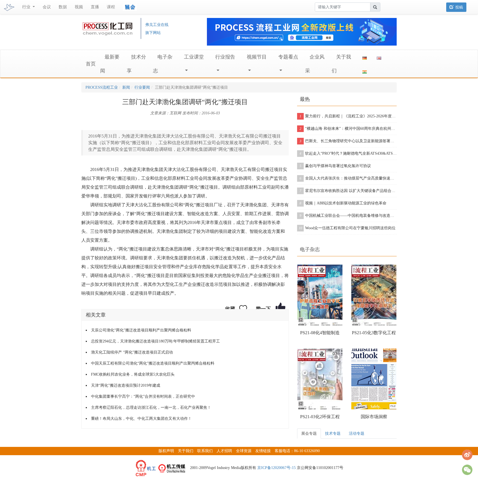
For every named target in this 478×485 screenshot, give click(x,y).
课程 (111, 7)
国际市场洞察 (374, 416)
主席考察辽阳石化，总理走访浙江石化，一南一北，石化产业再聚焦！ (151, 407)
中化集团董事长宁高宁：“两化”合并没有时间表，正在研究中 (143, 396)
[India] (364, 71)
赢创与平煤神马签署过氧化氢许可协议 (335, 166)
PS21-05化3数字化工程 (374, 332)
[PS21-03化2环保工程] (320, 379)
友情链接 (263, 451)
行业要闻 (142, 87)
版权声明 (166, 451)
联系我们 (205, 451)
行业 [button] (27, 7)
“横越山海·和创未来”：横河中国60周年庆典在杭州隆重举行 (348, 128)
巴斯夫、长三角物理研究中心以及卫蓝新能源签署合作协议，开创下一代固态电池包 (348, 141)
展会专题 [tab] (309, 433)
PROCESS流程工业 (101, 87)
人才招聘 (224, 451)
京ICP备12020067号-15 (276, 468)
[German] (364, 57)
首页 (91, 64)
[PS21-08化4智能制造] (320, 295)
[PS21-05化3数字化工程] (374, 295)
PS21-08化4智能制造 (320, 332)
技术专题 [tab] (333, 433)
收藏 (230, 309)
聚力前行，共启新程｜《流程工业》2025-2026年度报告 (348, 116)
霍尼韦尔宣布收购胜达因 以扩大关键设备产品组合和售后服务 (348, 191)
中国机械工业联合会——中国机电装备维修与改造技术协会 (348, 215)
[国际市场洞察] (374, 379)
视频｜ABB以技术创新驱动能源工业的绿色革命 (343, 203)
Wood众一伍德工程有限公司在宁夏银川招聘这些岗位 (347, 228)
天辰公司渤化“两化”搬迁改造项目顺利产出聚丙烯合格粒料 (141, 330)
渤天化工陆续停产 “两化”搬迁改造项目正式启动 (132, 352)
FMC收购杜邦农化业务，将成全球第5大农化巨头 (133, 374)
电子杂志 (310, 249)
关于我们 (185, 451)
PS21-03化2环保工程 (320, 416)
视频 (79, 7)
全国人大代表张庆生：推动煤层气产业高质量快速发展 (348, 178)
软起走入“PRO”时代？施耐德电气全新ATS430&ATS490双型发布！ (348, 153)
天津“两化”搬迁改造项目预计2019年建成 (125, 385)
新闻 (126, 87)
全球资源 (243, 451)
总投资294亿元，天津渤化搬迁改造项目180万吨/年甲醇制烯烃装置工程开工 (155, 341)
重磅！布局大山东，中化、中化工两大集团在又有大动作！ (141, 419)
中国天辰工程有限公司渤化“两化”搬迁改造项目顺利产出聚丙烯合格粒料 (152, 363)
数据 (63, 7)
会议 (47, 7)
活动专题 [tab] (356, 433)
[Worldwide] (379, 57)
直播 (95, 7)
